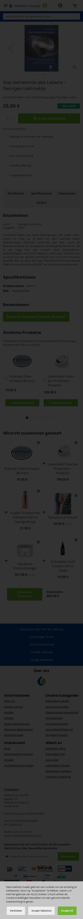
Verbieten (16, 910)
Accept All (67, 910)
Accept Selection (41, 910)
